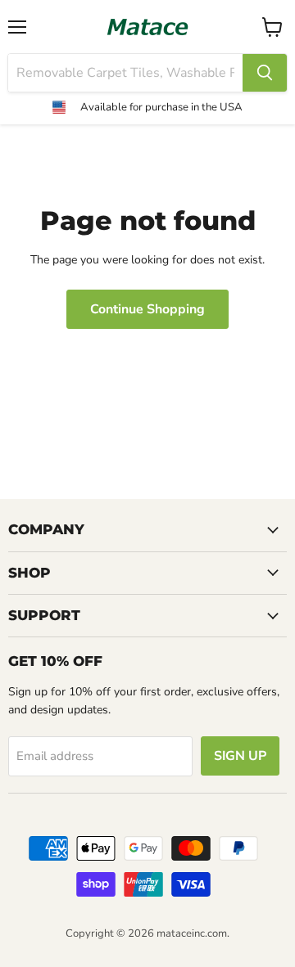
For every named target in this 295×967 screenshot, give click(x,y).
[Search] (265, 73)
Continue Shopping (147, 309)
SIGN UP (240, 756)
